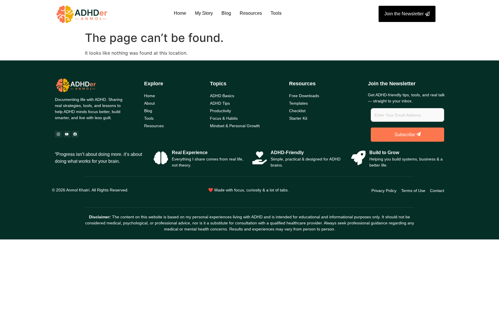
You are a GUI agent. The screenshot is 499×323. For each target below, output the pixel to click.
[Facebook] (75, 134)
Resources (251, 13)
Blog (226, 13)
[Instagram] (58, 134)
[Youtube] (66, 134)
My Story (204, 13)
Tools (276, 13)
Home (180, 13)
